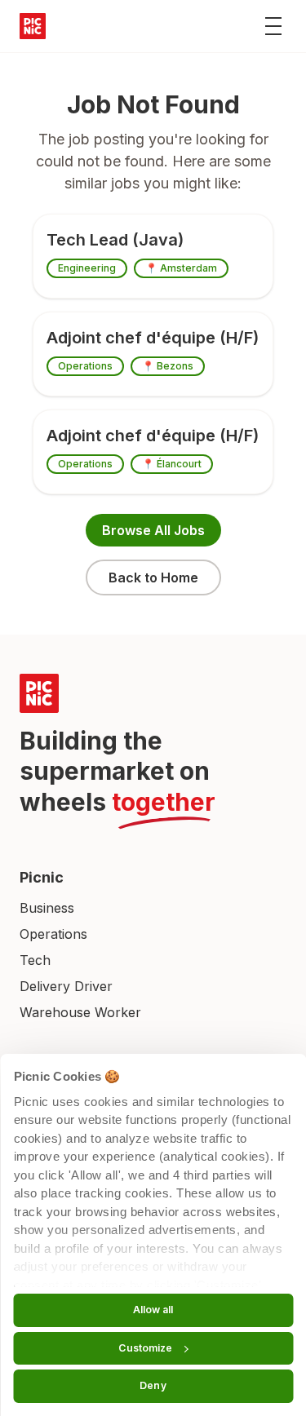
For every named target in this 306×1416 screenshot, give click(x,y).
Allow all (153, 1309)
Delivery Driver (66, 986)
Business (47, 908)
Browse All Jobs (153, 530)
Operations (53, 934)
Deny (153, 1385)
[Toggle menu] (273, 26)
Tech (35, 960)
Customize (145, 1348)
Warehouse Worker (80, 1012)
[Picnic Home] (153, 693)
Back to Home (153, 577)
